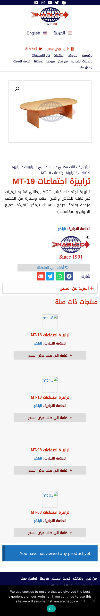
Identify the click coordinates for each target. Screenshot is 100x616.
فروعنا (50, 61)
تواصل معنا (85, 67)
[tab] (50, 288)
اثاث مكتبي (66, 167)
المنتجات (59, 55)
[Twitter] (56, 2)
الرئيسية (87, 55)
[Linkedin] (36, 2)
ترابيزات (29, 167)
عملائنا (38, 61)
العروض (73, 55)
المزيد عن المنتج (74, 288)
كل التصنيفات (41, 55)
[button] (69, 276)
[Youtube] (50, 2)
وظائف (78, 578)
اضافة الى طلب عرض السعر (49, 355)
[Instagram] (43, 2)
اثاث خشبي (46, 167)
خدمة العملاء (21, 61)
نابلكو (62, 229)
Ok (51, 609)
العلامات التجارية (82, 61)
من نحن (63, 61)
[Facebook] (64, 2)
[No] (94, 600)
